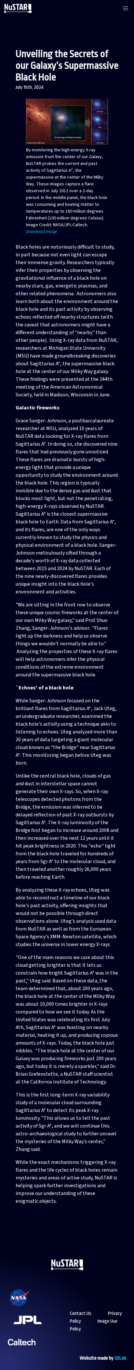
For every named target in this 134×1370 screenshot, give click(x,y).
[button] (125, 8)
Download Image (41, 231)
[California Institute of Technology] (21, 1350)
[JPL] (35, 1328)
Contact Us (80, 1313)
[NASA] (27, 1306)
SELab (120, 1358)
